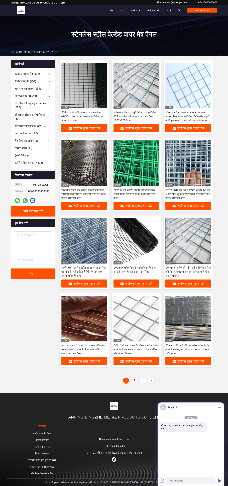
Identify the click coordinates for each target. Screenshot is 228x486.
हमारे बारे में (135, 10)
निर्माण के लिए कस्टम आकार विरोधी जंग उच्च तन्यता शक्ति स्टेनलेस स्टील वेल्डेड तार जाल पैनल (134, 194)
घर (12, 51)
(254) (25, 81)
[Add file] (162, 480)
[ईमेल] (33, 200)
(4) (22, 155)
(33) (23, 148)
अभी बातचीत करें (202, 10)
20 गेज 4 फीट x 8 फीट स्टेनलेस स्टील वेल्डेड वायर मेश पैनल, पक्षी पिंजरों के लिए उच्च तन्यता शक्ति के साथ (187, 349)
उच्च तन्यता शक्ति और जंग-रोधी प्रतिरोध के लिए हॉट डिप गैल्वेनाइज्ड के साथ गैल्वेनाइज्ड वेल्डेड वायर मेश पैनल (188, 271)
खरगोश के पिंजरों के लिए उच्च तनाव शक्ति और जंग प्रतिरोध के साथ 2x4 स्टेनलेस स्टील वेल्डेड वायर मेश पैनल (83, 349)
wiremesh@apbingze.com (174, 2)
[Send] (219, 480)
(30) (30, 116)
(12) (30, 126)
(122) (26, 133)
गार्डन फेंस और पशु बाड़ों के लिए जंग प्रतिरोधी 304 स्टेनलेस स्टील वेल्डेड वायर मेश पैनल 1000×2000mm (134, 116)
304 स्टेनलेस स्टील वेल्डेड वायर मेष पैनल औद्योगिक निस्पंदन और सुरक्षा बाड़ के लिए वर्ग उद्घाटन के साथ (82, 116)
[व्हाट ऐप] (25, 200)
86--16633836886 (207, 2)
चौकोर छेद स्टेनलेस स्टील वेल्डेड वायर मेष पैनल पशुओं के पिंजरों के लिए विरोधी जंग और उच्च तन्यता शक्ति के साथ (83, 271)
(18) (27, 140)
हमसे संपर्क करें (153, 10)
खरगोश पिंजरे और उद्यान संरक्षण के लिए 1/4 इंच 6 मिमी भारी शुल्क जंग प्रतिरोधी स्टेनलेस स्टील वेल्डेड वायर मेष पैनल (187, 194)
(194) (28, 88)
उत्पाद (122, 10)
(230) (26, 96)
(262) (30, 105)
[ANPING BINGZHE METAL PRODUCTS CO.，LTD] (21, 10)
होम (111, 10)
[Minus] (220, 407)
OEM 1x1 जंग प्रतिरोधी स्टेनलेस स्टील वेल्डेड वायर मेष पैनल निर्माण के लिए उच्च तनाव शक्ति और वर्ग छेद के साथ (136, 349)
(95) (27, 74)
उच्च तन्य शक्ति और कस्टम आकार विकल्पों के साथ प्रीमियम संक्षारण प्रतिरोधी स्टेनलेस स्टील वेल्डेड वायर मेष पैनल (83, 194)
